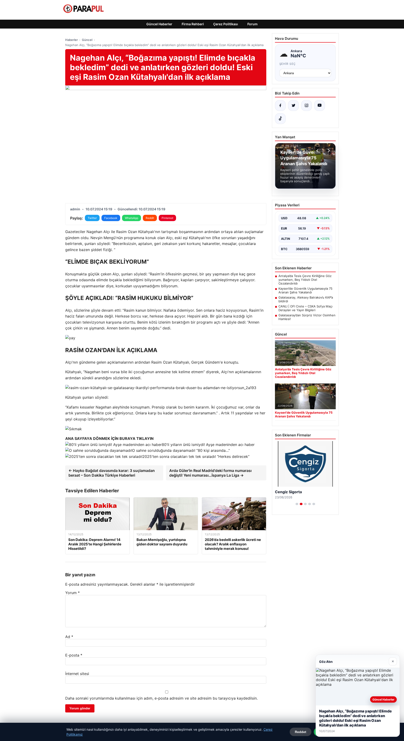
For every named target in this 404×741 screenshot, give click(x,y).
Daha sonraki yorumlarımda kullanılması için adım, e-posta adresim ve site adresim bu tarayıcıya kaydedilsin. (161, 698)
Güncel (87, 40)
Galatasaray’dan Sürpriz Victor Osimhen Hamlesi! (306, 317)
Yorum (72, 592)
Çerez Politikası (225, 24)
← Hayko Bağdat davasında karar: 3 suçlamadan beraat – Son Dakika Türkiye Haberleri (112, 473)
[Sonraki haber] (328, 151)
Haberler (71, 40)
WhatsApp (131, 218)
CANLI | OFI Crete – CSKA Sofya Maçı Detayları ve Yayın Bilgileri (305, 308)
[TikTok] (280, 118)
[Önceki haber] (318, 151)
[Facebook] (280, 105)
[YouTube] (319, 105)
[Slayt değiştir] (297, 504)
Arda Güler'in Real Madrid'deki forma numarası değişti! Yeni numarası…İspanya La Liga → (210, 473)
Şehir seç (287, 64)
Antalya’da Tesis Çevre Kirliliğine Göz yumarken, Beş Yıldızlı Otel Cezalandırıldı (305, 279)
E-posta (73, 655)
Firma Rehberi (193, 24)
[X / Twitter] (293, 105)
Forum (252, 24)
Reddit (150, 218)
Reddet (300, 732)
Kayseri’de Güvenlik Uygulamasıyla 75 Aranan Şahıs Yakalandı (305, 290)
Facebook (110, 218)
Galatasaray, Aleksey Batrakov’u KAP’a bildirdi (305, 299)
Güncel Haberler (159, 24)
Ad (69, 636)
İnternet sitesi (77, 673)
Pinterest (167, 218)
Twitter (92, 218)
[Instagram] (306, 105)
